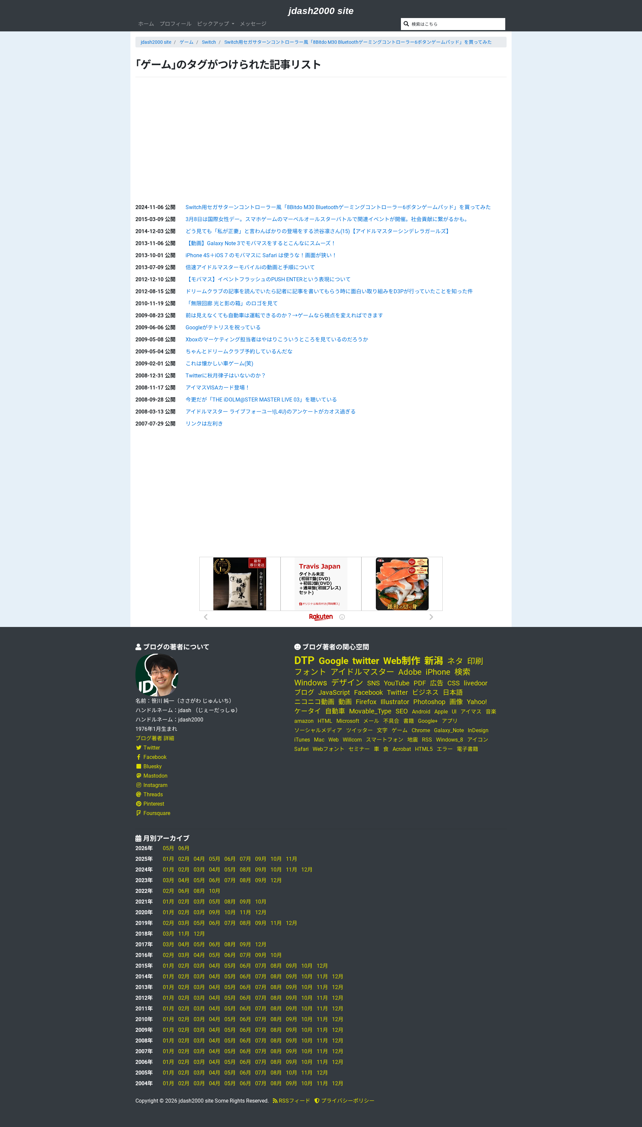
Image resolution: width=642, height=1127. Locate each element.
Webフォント (328, 749)
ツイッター (359, 730)
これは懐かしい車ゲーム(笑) (219, 363)
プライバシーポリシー (347, 1101)
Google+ (428, 721)
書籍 (408, 721)
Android (421, 711)
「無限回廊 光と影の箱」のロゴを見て (232, 303)
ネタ (455, 661)
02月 (184, 859)
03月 (199, 869)
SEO (402, 711)
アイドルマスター (362, 672)
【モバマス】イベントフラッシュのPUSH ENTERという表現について (268, 279)
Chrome (421, 730)
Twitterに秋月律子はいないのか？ (226, 375)
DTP (304, 660)
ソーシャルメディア (318, 730)
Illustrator (395, 702)
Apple (441, 711)
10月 (276, 859)
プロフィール (175, 24)
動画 (345, 702)
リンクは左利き (204, 424)
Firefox (366, 702)
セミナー (359, 749)
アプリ (450, 721)
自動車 (335, 711)
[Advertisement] (185, 135)
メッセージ (253, 24)
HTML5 (424, 749)
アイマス (470, 711)
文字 (382, 730)
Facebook (155, 757)
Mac (319, 740)
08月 (245, 869)
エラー (445, 749)
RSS (427, 740)
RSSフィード (294, 1101)
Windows (310, 682)
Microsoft (347, 721)
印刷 (475, 661)
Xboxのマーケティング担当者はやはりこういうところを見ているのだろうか (277, 339)
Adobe (410, 672)
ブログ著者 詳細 (154, 738)
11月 (291, 859)
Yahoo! (477, 702)
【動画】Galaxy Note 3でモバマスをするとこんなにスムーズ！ (261, 243)
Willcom (352, 740)
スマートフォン (384, 740)
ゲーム (187, 42)
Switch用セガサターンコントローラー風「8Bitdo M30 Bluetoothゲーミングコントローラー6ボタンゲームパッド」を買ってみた (358, 42)
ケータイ (307, 711)
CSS (453, 683)
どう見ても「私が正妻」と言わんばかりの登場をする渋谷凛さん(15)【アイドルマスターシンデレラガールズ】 (318, 231)
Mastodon (155, 776)
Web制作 (401, 660)
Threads (153, 794)
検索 (462, 672)
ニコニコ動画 (314, 702)
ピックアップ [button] (213, 24)
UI (454, 711)
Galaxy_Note (449, 730)
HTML (325, 721)
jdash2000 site (321, 11)
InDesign (478, 730)
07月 (245, 859)
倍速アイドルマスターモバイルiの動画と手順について (250, 267)
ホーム (146, 24)
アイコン (477, 740)
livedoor (476, 683)
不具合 (391, 721)
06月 (184, 848)
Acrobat (402, 749)
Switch (209, 42)
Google (333, 660)
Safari (301, 749)
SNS (373, 683)
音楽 (491, 711)
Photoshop (429, 702)
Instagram (155, 785)
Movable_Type (370, 711)
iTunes (302, 740)
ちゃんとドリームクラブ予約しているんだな (239, 351)
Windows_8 (449, 740)
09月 (260, 859)
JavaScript (334, 692)
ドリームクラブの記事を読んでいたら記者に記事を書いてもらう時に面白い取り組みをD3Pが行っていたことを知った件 (329, 291)
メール (371, 721)
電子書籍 (467, 749)
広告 (436, 683)
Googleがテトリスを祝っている (223, 327)
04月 (199, 859)
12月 (307, 869)
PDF (420, 683)
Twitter (151, 748)
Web (333, 740)
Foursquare (156, 813)
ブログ (304, 692)
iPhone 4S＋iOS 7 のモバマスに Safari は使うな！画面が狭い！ (261, 255)
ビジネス (425, 692)
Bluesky (152, 766)
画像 (456, 702)
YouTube (397, 683)
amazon (304, 721)
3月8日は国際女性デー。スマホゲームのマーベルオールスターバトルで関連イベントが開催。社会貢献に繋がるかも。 (328, 219)
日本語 (453, 692)
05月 (168, 848)
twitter (365, 660)
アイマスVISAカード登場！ (218, 387)
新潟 (433, 660)
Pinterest (153, 804)
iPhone (438, 672)
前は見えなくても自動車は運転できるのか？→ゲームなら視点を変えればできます (284, 315)
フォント (310, 672)
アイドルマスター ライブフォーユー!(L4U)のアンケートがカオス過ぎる (271, 412)
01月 (168, 859)
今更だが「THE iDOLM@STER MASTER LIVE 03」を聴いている (261, 399)
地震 (412, 740)
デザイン (347, 682)
